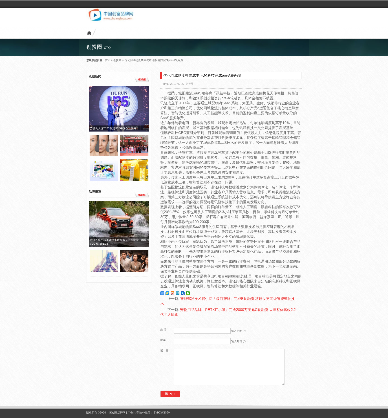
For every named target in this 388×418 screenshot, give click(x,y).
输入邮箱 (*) (238, 341)
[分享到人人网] (183, 293)
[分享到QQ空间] (167, 293)
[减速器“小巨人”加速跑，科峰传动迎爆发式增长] (104, 270)
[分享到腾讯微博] (178, 293)
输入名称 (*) (238, 330)
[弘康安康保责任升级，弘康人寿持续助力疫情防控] (134, 270)
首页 (107, 60)
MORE (142, 79)
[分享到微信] (188, 293)
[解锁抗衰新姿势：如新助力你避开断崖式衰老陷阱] (104, 155)
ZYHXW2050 (162, 412)
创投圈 (117, 60)
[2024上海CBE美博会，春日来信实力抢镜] (134, 180)
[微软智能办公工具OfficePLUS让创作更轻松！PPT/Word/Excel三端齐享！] (104, 180)
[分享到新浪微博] (172, 293)
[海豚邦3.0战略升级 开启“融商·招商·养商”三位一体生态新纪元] (134, 155)
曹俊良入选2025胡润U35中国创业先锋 (113, 128)
